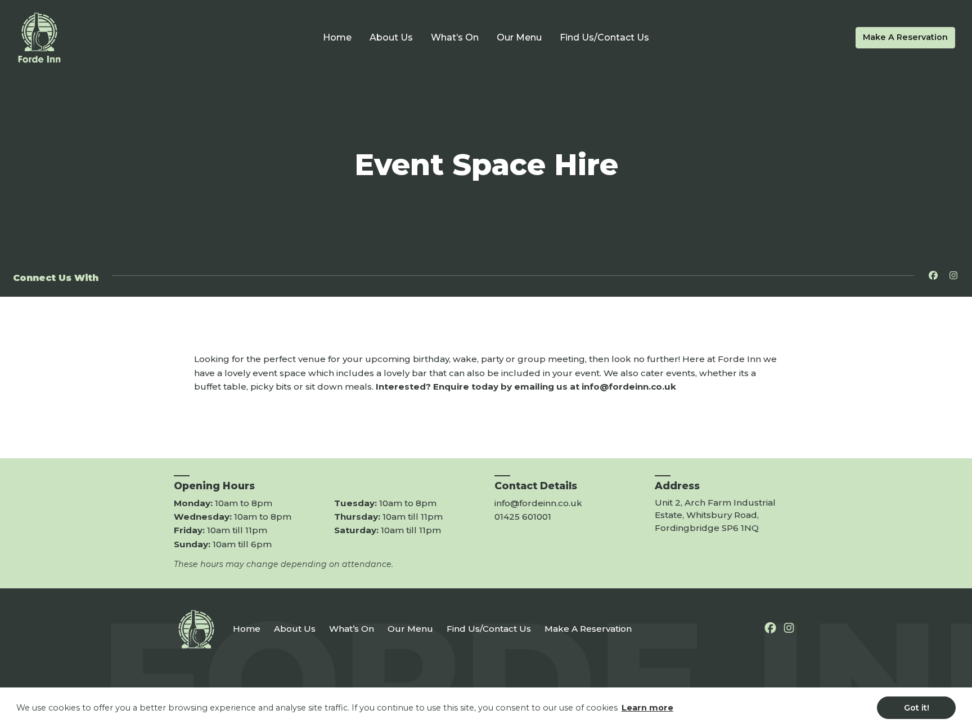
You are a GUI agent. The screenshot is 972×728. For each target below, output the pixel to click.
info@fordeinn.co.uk (538, 503)
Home (337, 37)
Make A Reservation (905, 37)
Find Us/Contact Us (604, 37)
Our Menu (519, 37)
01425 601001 (522, 516)
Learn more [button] (647, 708)
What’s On (455, 37)
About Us (391, 37)
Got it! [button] (916, 708)
